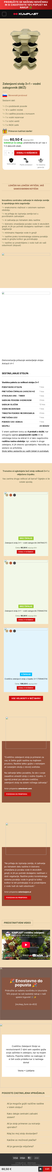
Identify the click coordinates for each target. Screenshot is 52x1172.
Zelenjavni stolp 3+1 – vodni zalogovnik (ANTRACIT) (26, 543)
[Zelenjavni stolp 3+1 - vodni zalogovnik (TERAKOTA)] (26, 581)
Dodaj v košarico (27, 153)
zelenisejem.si (24, 892)
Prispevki (32, 1163)
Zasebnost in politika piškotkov (26, 1165)
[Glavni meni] (4, 14)
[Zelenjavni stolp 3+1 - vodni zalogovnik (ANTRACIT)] (26, 513)
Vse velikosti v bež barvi (26, 698)
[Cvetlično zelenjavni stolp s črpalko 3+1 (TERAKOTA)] (26, 649)
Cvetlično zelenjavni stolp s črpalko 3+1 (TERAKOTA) (26, 679)
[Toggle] (4, 1104)
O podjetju (21, 1163)
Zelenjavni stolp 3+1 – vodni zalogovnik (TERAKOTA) (26, 611)
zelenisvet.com (25, 788)
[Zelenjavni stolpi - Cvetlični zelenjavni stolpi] (26, 14)
